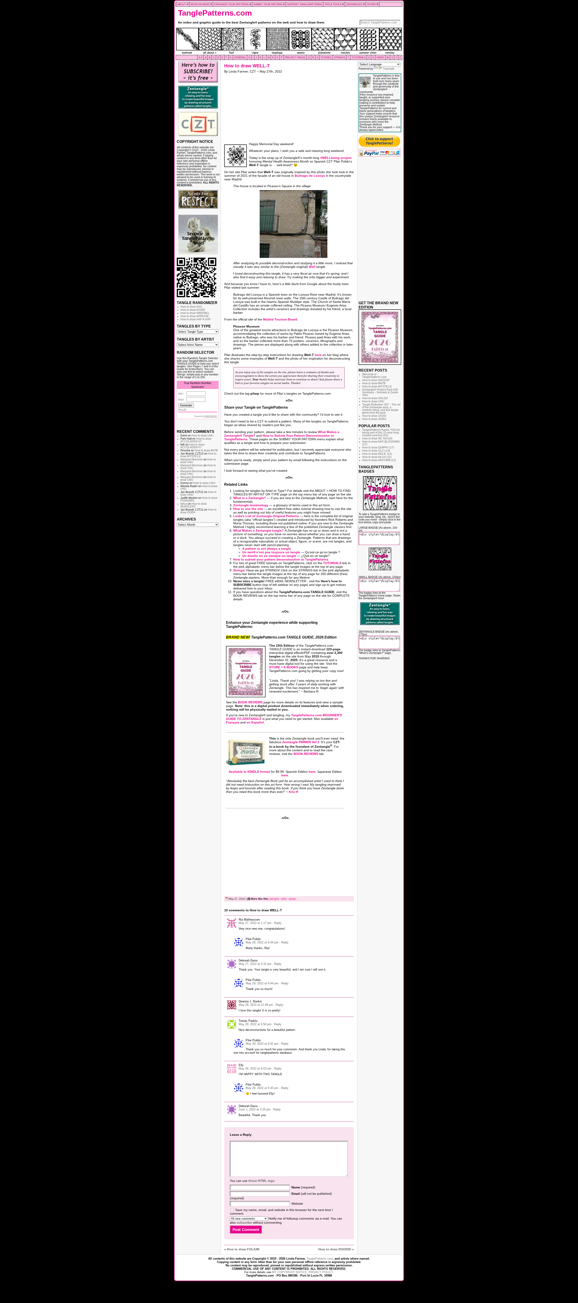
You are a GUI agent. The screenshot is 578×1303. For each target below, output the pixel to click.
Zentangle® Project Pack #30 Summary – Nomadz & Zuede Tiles (380, 392)
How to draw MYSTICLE (198, 455)
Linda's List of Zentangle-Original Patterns (266, 516)
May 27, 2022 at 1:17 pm (255, 923)
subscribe (244, 1222)
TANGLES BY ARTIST (195, 339)
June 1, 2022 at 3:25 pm (254, 1109)
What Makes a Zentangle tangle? (258, 530)
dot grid (274, 899)
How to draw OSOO (374, 416)
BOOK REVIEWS (250, 702)
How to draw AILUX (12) (377, 457)
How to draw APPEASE (194, 316)
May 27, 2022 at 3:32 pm (255, 964)
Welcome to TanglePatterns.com (374, 375)
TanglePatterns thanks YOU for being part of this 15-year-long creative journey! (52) (381, 433)
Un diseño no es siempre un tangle (269, 556)
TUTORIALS (332, 563)
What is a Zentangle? (249, 498)
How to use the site (248, 509)
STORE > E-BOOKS (283, 667)
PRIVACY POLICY (321, 1272)
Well (312, 267)
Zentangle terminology (250, 505)
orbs (284, 899)
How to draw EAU (191, 306)
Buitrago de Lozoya (310, 175)
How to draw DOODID (334, 1249)
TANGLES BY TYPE (194, 326)
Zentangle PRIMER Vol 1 (300, 742)
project (336, 158)
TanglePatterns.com (215, 13)
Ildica (183, 503)
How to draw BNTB (206, 450)
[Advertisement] (198, 598)
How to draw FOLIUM (243, 1249)
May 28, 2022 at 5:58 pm (255, 1024)
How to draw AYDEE (192, 310)
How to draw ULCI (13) (376, 450)
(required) (303, 1187)
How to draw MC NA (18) (377, 438)
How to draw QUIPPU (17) (378, 447)
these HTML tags (261, 1181)
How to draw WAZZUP (375, 380)
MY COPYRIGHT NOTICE (289, 1272)
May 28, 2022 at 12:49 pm (256, 1004)
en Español (255, 722)
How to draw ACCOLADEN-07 (196, 440)
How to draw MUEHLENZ (193, 505)
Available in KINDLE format (249, 771)
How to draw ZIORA (374, 419)
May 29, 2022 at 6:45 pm (262, 1088)
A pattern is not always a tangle (266, 548)
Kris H (293, 792)
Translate (388, 68)
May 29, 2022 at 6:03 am (255, 1068)
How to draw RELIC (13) (377, 453)
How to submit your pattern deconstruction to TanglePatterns (280, 559)
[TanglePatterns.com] (289, 41)
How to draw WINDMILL (195, 313)
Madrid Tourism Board (280, 319)
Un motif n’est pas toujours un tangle (271, 552)
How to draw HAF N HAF (195, 319)
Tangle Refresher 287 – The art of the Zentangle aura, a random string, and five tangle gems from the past (381, 408)
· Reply (277, 923)
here (318, 355)
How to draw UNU (202, 435)
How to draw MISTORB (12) (379, 460)
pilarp (292, 899)
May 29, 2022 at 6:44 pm (262, 942)
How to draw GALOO (375, 398)
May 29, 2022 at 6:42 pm (262, 1043)
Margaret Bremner (191, 459)
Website (297, 1203)
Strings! (239, 570)
